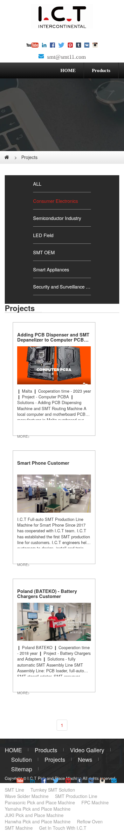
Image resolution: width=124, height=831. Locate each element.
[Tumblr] (78, 45)
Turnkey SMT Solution (53, 790)
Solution (21, 759)
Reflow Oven (90, 821)
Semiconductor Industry (57, 218)
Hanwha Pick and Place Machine (38, 821)
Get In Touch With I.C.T (62, 828)
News (85, 759)
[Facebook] (52, 45)
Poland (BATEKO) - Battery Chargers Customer (47, 593)
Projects (29, 157)
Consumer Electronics (55, 200)
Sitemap (21, 769)
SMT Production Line (76, 796)
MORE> (23, 436)
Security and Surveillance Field (62, 286)
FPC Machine (95, 802)
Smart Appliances (51, 269)
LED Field (43, 235)
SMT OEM (44, 252)
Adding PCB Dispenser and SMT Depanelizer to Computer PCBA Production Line (53, 339)
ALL (37, 183)
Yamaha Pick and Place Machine (38, 809)
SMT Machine (19, 828)
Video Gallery (87, 750)
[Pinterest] (70, 45)
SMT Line (14, 790)
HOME (68, 70)
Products (101, 70)
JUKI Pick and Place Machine (34, 815)
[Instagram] (95, 45)
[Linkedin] (44, 45)
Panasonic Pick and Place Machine (40, 802)
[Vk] (86, 45)
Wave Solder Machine (27, 796)
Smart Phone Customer (43, 463)
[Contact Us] (41, 56)
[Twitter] (61, 45)
